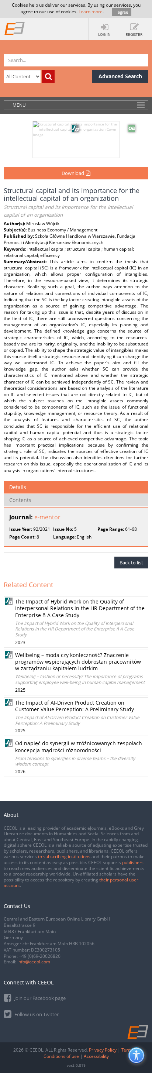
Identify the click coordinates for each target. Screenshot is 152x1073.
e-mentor (47, 517)
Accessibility (96, 1056)
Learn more (91, 11)
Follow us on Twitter (36, 1014)
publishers (133, 862)
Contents (20, 499)
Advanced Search (120, 76)
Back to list (131, 562)
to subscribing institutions (64, 856)
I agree (121, 12)
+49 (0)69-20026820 (40, 956)
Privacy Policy (103, 1050)
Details (17, 487)
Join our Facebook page (39, 998)
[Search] (48, 76)
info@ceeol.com (33, 962)
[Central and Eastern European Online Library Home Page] (15, 28)
